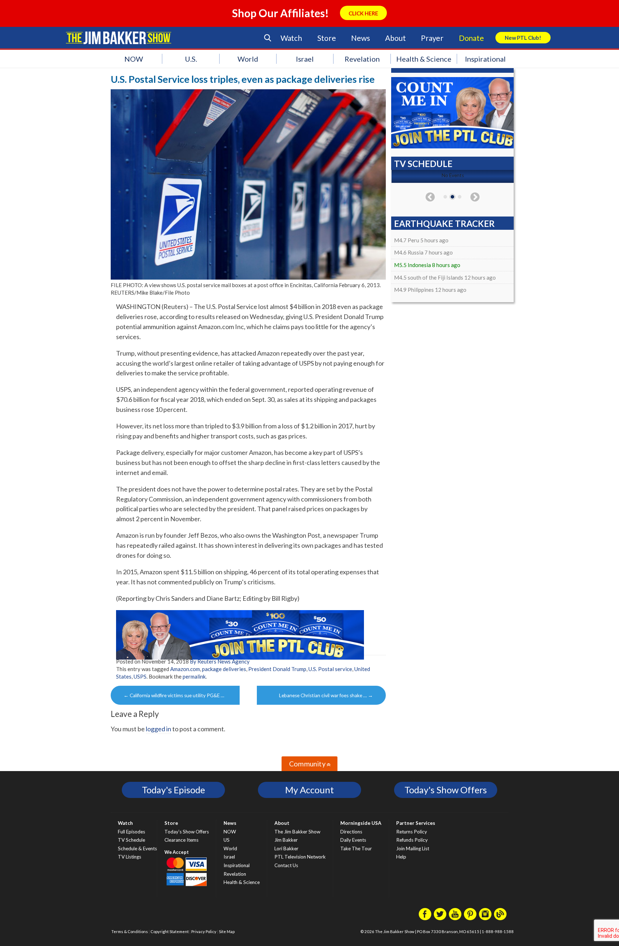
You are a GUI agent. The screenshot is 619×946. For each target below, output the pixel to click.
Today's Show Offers (445, 789)
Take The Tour (356, 848)
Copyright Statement (169, 931)
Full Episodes (131, 832)
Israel (305, 58)
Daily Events (353, 840)
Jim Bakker (118, 37)
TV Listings (129, 857)
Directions (351, 832)
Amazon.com (185, 669)
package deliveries (224, 669)
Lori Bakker (286, 848)
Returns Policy (411, 832)
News (360, 37)
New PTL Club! (523, 37)
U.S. (191, 58)
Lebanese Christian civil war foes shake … (326, 695)
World (247, 58)
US (227, 840)
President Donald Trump (277, 669)
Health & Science (423, 58)
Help (401, 857)
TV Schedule (131, 840)
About (395, 37)
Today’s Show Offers (186, 832)
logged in (158, 729)
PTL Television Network (300, 857)
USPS (140, 676)
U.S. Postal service (330, 669)
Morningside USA (361, 823)
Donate (471, 37)
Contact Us (286, 865)
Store (326, 37)
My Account (309, 789)
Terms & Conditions (129, 931)
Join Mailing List (412, 848)
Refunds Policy (412, 840)
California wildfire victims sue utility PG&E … (174, 695)
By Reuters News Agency (220, 661)
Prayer (432, 37)
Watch (291, 37)
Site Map (227, 931)
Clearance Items (181, 840)
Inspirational (485, 58)
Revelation (362, 58)
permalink (194, 676)
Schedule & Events (137, 848)
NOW (133, 58)
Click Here (363, 13)
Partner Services (415, 823)
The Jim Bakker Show (297, 832)
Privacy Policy (203, 931)
